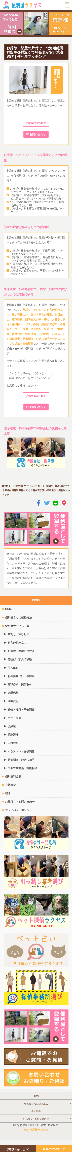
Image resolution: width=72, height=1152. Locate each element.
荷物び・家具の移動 (20, 659)
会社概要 (10, 785)
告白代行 (44, 334)
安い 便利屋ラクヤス (36, 1129)
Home (6, 485)
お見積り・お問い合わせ (20, 801)
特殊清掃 (30, 334)
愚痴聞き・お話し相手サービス (41, 339)
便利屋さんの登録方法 (18, 617)
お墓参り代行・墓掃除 (21, 676)
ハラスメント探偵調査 (21, 751)
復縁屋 (12, 726)
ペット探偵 (21, 329)
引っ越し (13, 667)
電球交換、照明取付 (20, 684)
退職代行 (49, 329)
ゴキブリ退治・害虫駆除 (22, 768)
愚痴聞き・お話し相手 (21, 760)
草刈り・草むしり (33, 309)
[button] (22, 33)
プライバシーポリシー (18, 810)
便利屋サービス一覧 (28, 485)
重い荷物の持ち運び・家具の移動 (32, 314)
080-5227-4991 (37, 123)
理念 (8, 793)
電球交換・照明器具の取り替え (30, 319)
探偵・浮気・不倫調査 (21, 709)
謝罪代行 (36, 329)
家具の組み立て (17, 642)
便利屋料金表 (13, 776)
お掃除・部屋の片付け (21, 651)
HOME (9, 609)
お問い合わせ (37, 134)
